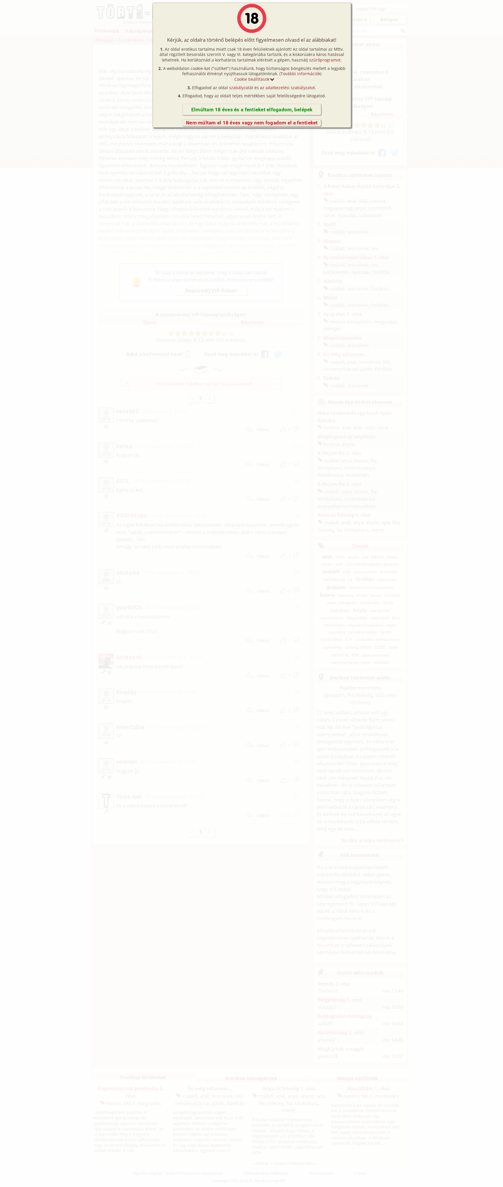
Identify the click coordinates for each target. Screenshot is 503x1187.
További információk (300, 73)
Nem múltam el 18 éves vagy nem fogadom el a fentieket (252, 123)
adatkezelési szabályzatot (290, 87)
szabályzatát (241, 87)
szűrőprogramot (325, 60)
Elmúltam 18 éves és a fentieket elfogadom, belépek (252, 109)
